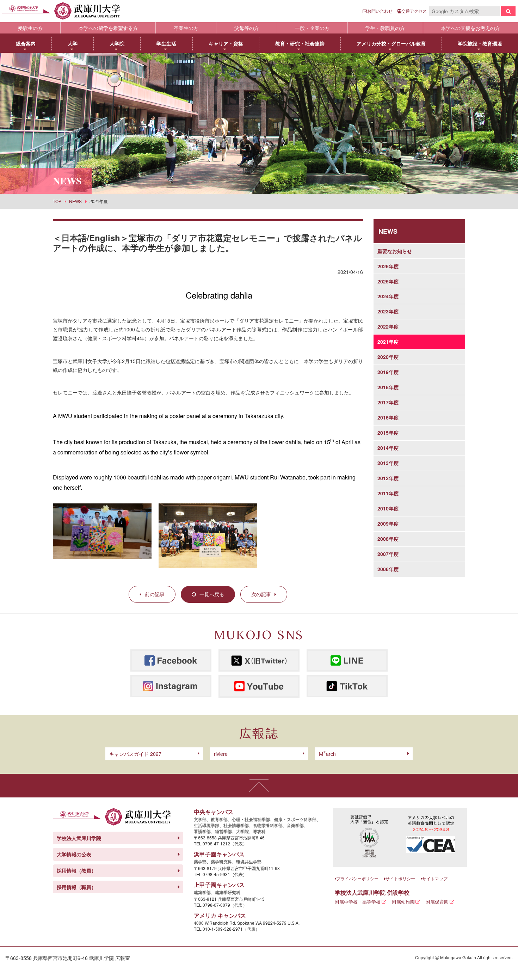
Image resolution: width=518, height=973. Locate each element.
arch (327, 753)
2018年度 (388, 387)
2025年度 (388, 281)
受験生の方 (30, 27)
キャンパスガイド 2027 (135, 753)
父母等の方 (246, 27)
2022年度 (388, 326)
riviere (221, 753)
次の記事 (261, 594)
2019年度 (388, 371)
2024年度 (388, 296)
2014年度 (388, 447)
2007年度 (388, 553)
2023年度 (388, 311)
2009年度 (388, 523)
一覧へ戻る (211, 594)
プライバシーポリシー (357, 878)
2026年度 (388, 266)
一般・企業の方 (312, 27)
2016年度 (388, 417)
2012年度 (388, 478)
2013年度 (388, 462)
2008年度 (388, 538)
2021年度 (388, 341)
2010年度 (388, 508)
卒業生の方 (186, 27)
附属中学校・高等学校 (358, 901)
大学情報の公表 (74, 854)
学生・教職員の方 (385, 27)
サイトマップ (435, 878)
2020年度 (388, 356)
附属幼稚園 (403, 901)
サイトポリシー (400, 878)
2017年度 (388, 402)
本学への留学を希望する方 (108, 27)
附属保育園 (437, 901)
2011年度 (388, 493)
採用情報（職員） (76, 887)
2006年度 (388, 569)
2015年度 (388, 432)
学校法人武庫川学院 (79, 838)
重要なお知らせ (394, 251)
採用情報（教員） (76, 870)
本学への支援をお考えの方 (470, 27)
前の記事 (155, 594)
